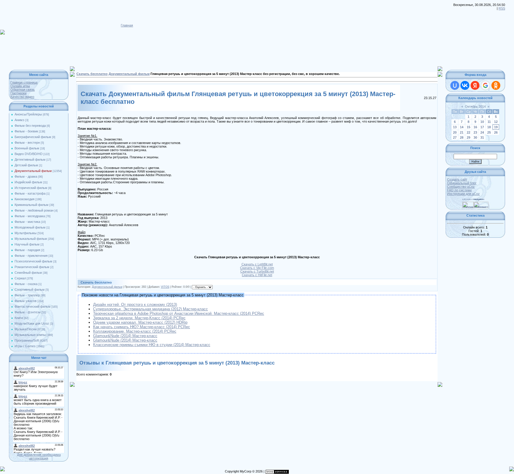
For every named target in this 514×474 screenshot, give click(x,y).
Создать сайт (457, 179)
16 (475, 127)
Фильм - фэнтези (27, 312)
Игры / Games (25, 346)
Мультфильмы (26, 233)
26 (496, 132)
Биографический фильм (33, 137)
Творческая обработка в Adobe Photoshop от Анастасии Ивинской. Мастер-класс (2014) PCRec (178, 313)
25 (489, 132)
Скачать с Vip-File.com (257, 268)
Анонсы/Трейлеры (28, 114)
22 (468, 132)
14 (461, 127)
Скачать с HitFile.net (257, 275)
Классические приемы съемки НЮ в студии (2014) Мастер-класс (151, 344)
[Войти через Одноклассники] (495, 85)
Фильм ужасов (26, 301)
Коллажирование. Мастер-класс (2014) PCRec (134, 331)
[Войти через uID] (454, 85)
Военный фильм (27, 148)
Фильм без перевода (30, 125)
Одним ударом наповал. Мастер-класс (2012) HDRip (140, 322)
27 (455, 137)
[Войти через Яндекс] (475, 85)
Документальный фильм (33, 171)
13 (455, 127)
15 (468, 127)
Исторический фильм (31, 188)
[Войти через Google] (485, 85)
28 (461, 137)
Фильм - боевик (26, 131)
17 (482, 127)
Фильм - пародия (27, 250)
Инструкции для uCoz (463, 193)
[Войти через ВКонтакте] (464, 85)
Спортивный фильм (30, 289)
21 (461, 132)
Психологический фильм (33, 261)
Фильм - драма (26, 176)
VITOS (165, 286)
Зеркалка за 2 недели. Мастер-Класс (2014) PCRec (139, 318)
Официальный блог (462, 183)
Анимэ (19, 120)
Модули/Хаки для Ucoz (32, 323)
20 (455, 132)
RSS (502, 8)
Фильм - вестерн (27, 142)
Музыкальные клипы (30, 335)
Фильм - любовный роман (34, 210)
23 (475, 132)
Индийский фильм (28, 182)
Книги (19, 318)
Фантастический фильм (33, 306)
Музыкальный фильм (31, 238)
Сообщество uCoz (461, 186)
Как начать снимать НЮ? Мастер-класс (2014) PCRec (141, 327)
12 (496, 121)
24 (482, 132)
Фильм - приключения (31, 255)
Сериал (20, 278)
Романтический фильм (32, 267)
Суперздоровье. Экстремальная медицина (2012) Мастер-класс (150, 309)
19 (496, 127)
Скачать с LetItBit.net (257, 264)
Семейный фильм (28, 272)
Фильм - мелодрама (30, 216)
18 (489, 127)
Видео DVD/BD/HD (29, 154)
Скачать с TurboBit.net (257, 271)
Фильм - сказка (26, 284)
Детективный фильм (30, 159)
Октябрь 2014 (475, 106)
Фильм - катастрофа (30, 193)
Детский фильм (26, 165)
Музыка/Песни (26, 329)
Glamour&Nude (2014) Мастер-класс (125, 336)
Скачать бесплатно (92, 74)
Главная (127, 25)
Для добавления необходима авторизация (39, 456)
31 (482, 137)
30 (475, 137)
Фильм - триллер (27, 295)
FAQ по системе (459, 190)
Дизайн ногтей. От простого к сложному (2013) (135, 304)
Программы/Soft (27, 340)
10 (482, 121)
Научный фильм (27, 244)
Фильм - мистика (27, 221)
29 (468, 137)
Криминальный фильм (31, 205)
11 (489, 121)
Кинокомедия (25, 199)
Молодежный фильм (30, 227)
